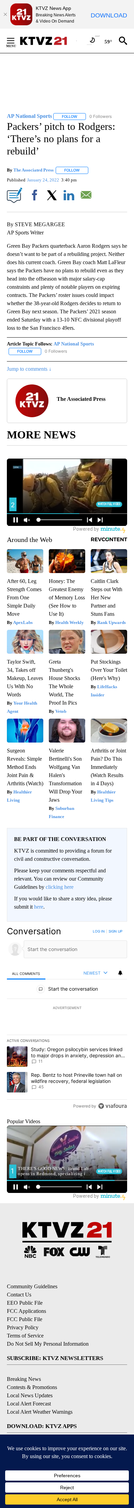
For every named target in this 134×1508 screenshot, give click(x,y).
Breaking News (24, 1379)
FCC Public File (24, 1319)
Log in (99, 931)
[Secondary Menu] (16, 40)
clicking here (60, 887)
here (38, 907)
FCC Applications (26, 1311)
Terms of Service (25, 1336)
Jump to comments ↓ (29, 369)
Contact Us (19, 1295)
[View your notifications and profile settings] (120, 973)
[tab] (26, 973)
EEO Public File (25, 1303)
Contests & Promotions (32, 1387)
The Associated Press (33, 170)
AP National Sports (74, 344)
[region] (67, 1020)
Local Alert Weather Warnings (39, 1412)
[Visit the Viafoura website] (112, 1106)
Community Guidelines (32, 1286)
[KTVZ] (47, 41)
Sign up (115, 931)
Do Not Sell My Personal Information (48, 1344)
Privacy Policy (22, 1327)
